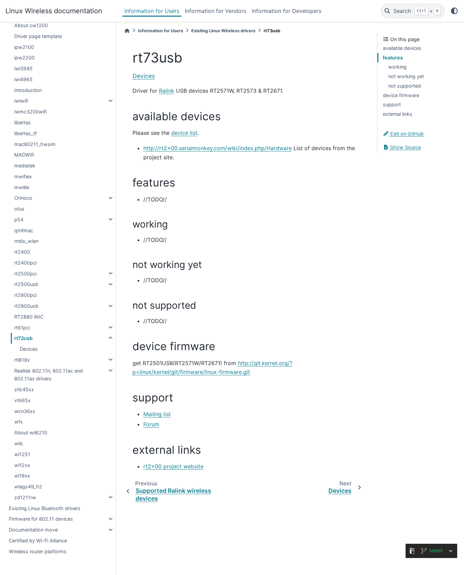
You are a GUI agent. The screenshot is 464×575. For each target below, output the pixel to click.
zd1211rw (25, 497)
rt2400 (22, 252)
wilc (18, 443)
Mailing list (157, 414)
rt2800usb (26, 306)
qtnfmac (23, 230)
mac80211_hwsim (35, 144)
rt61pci (22, 327)
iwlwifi (21, 101)
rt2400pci (25, 263)
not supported (404, 86)
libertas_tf (25, 133)
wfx (18, 422)
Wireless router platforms (38, 551)
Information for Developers (286, 10)
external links (397, 114)
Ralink (166, 90)
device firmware (401, 95)
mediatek (24, 165)
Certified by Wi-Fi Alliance (38, 540)
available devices (402, 48)
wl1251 (22, 454)
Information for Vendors (215, 10)
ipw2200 (24, 57)
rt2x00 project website (173, 466)
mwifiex (23, 176)
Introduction (28, 90)
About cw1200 (31, 25)
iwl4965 (23, 79)
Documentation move (33, 530)
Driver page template (38, 36)
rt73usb (23, 338)
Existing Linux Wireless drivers (223, 30)
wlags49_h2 (28, 486)
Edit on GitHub (406, 134)
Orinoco (23, 198)
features (393, 57)
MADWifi (24, 155)
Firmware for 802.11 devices (41, 519)
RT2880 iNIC (28, 316)
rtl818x (22, 359)
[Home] (127, 30)
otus (19, 209)
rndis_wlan (26, 241)
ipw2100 (24, 47)
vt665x (22, 400)
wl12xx (22, 465)
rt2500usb (26, 284)
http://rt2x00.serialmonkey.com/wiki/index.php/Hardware (217, 148)
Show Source (405, 147)
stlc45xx (24, 389)
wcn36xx (24, 411)
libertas (22, 122)
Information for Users (151, 10)
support (392, 104)
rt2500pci (25, 273)
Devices (29, 349)
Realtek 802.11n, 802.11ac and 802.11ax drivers (48, 374)
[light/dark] (454, 11)
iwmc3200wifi (30, 111)
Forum (151, 424)
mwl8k (22, 187)
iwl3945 (23, 68)
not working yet (406, 76)
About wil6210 (30, 432)
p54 (18, 219)
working (397, 67)
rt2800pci (25, 295)
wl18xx (22, 476)
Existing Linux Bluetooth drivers (45, 508)
